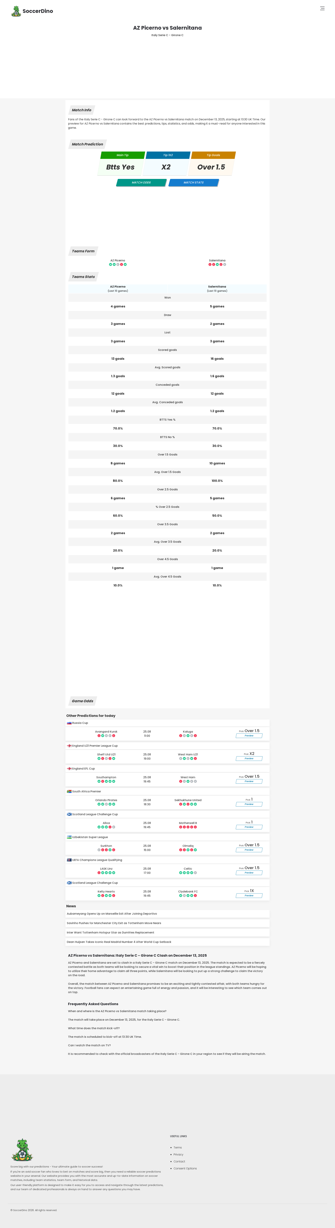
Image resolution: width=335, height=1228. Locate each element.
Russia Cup (80, 723)
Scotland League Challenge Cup (95, 814)
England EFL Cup (83, 769)
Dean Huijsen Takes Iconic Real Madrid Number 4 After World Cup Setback (119, 942)
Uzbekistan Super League (90, 837)
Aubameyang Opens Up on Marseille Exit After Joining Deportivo (112, 914)
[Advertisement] (167, 63)
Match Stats (193, 182)
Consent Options (185, 1168)
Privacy (178, 1154)
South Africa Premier (86, 791)
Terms (178, 1148)
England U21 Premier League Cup (95, 746)
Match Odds (141, 182)
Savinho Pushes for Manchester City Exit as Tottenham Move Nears (114, 923)
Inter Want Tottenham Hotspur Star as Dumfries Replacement (110, 933)
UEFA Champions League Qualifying (97, 860)
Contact (179, 1161)
